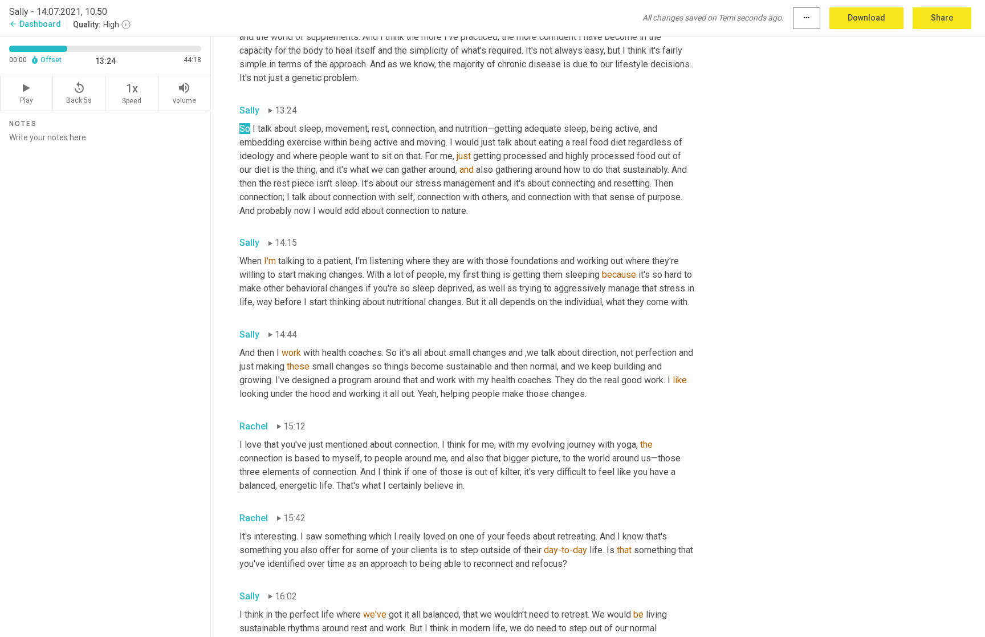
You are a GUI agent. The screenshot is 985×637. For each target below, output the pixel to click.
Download (866, 17)
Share (942, 17)
